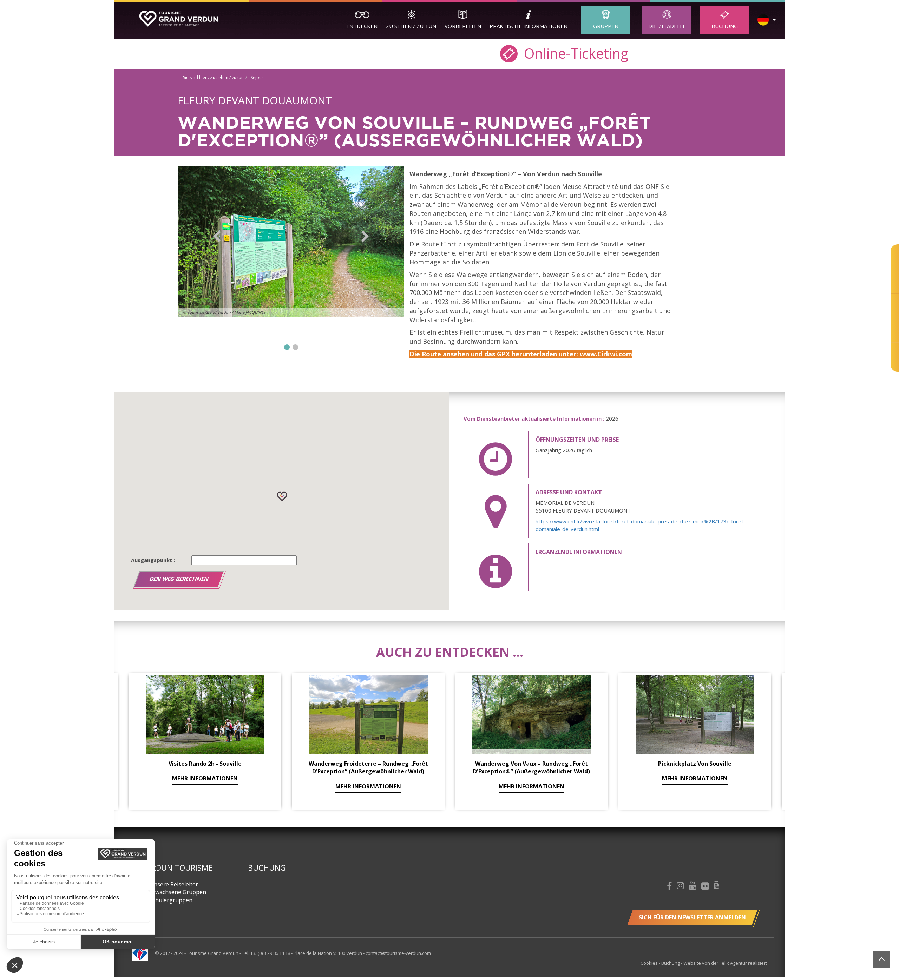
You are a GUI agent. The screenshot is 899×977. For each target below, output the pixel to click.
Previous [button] (217, 236)
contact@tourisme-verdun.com (398, 953)
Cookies (650, 963)
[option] (291, 248)
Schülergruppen (171, 900)
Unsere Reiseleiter (174, 884)
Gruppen (605, 25)
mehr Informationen (205, 778)
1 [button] (287, 347)
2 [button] (295, 347)
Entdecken (362, 25)
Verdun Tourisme (178, 867)
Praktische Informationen (528, 25)
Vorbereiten (463, 25)
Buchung (724, 25)
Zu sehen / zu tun (411, 25)
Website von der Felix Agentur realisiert (725, 963)
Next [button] (365, 236)
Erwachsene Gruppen (178, 892)
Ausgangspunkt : (153, 559)
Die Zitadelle (667, 25)
